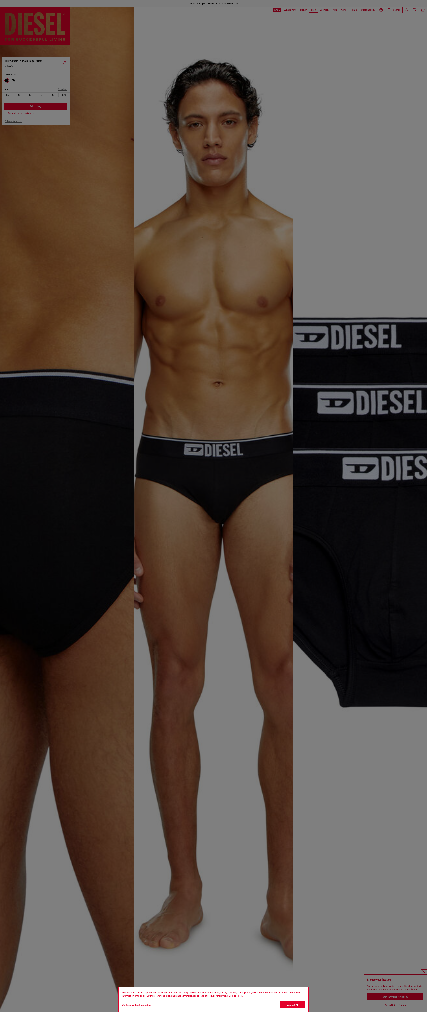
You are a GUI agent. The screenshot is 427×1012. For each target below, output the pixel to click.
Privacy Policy (216, 995)
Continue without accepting (136, 1005)
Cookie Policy (236, 995)
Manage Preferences (185, 995)
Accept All (292, 1005)
